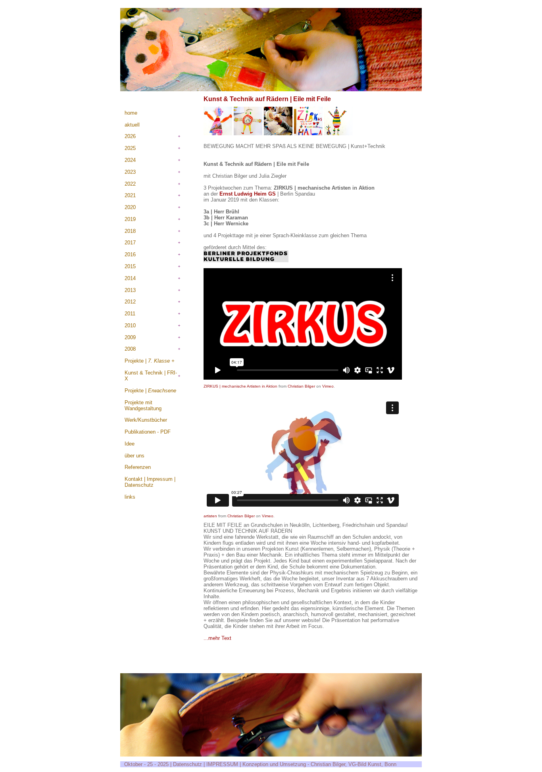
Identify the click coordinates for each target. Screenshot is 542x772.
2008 (130, 349)
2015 (130, 266)
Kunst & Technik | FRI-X (151, 376)
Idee (130, 444)
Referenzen (138, 467)
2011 (130, 314)
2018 (130, 231)
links (130, 497)
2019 (130, 219)
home (131, 113)
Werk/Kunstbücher (146, 420)
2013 (130, 290)
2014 (130, 278)
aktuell (132, 125)
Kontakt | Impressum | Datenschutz (150, 482)
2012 (130, 302)
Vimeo (328, 386)
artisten (210, 516)
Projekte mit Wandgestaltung (143, 405)
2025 (130, 148)
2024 (130, 160)
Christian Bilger (301, 386)
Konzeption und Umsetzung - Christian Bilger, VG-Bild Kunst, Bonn (319, 764)
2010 (130, 325)
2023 (130, 172)
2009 (130, 337)
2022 (130, 184)
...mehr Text (217, 638)
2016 (130, 254)
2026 (130, 136)
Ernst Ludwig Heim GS (248, 194)
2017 (130, 243)
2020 (130, 207)
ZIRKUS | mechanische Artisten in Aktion (240, 386)
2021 (130, 195)
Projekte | (150, 361)
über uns (134, 456)
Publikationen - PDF (148, 432)
